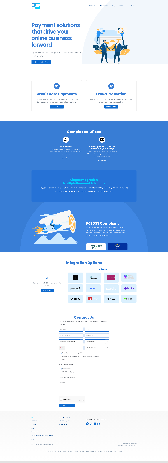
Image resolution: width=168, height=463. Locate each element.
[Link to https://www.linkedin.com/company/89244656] (98, 423)
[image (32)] (35, 3)
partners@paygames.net (96, 419)
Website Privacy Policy (129, 444)
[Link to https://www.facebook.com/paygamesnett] (95, 423)
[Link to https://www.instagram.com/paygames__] (91, 423)
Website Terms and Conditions (127, 445)
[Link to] (87, 423)
